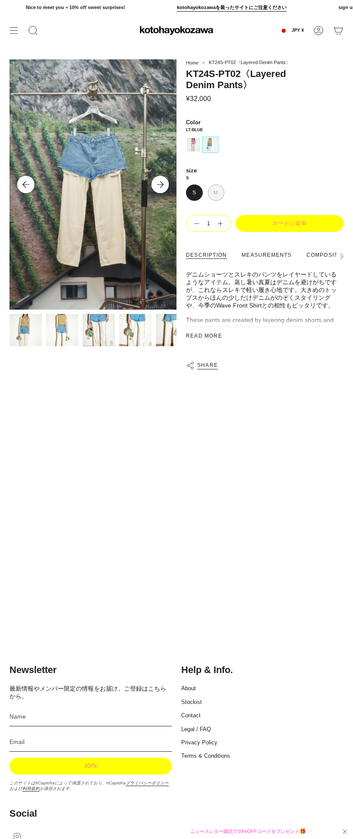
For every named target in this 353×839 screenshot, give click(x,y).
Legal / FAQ (196, 729)
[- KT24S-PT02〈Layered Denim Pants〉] (195, 223)
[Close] (344, 831)
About (188, 688)
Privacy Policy (199, 742)
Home (192, 62)
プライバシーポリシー (147, 783)
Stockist (191, 702)
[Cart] (338, 30)
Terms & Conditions (205, 756)
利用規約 (31, 788)
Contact (191, 715)
